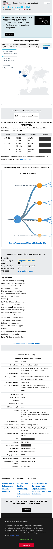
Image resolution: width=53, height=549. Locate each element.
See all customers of (27, 243)
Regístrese (9, 34)
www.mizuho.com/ (25, 271)
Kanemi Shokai (8, 483)
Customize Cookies (26, 539)
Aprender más (25, 159)
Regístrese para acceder (28, 261)
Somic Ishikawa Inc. (40, 483)
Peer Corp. (6, 491)
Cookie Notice (15, 535)
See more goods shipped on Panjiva (26, 343)
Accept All (26, 545)
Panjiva (7, 3)
